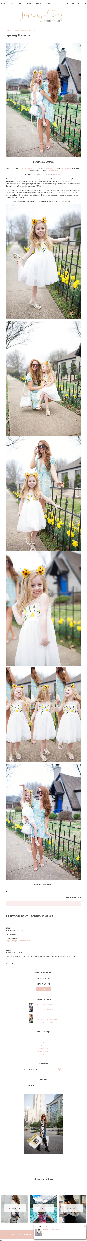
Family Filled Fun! (47, 1015)
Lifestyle (39, 3)
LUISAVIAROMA (43, 1048)
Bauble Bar (53, 171)
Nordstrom (43, 1051)
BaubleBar (43, 1039)
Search (65, 3)
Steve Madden (50, 168)
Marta (8, 950)
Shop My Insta (52, 3)
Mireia (8, 928)
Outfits (20, 3)
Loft (43, 1045)
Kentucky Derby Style (47, 1004)
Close (85, 1226)
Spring (32, 30)
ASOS (43, 1037)
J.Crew (43, 1042)
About (11, 3)
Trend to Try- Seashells (52, 1230)
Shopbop (44, 1054)
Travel (29, 3)
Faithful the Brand (28, 168)
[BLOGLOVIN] (73, 3)
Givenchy (65, 168)
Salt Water (58, 175)
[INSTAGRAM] (79, 3)
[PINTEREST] (82, 3)
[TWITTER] (85, 3)
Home (3, 3)
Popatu (42, 175)
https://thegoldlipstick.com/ (18, 941)
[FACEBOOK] (76, 3)
